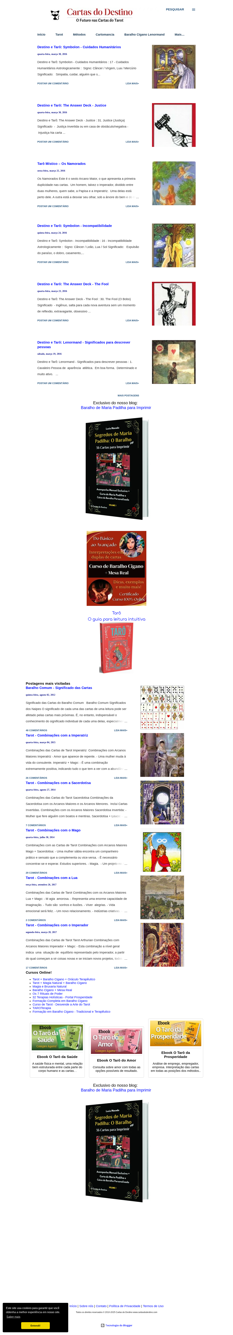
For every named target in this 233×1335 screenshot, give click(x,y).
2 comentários (36, 920)
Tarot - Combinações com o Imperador (57, 925)
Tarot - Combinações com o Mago (53, 830)
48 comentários (36, 730)
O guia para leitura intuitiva (116, 619)
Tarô (116, 613)
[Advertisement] (116, 1255)
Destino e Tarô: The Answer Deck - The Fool (73, 284)
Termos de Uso (153, 1306)
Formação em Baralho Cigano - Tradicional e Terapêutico (71, 1011)
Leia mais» (132, 83)
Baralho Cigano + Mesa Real (52, 990)
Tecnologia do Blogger (118, 1325)
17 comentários (36, 967)
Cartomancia (105, 34)
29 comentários (36, 872)
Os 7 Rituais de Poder (48, 993)
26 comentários (36, 778)
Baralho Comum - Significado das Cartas (59, 688)
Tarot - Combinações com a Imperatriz (57, 735)
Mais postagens (128, 395)
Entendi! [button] (35, 1325)
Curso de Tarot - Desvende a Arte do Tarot (61, 1004)
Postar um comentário (53, 83)
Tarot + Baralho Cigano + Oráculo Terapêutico (64, 979)
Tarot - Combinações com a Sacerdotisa (58, 783)
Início (41, 34)
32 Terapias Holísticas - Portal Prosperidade (62, 997)
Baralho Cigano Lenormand (144, 34)
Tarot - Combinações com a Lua (51, 878)
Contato (101, 1306)
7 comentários (36, 825)
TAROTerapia (42, 1008)
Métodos (79, 34)
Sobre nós (86, 1306)
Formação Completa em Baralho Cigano (60, 1001)
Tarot (59, 34)
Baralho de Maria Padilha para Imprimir (116, 407)
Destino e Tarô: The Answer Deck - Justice (71, 105)
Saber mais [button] (13, 1316)
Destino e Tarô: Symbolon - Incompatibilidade (74, 226)
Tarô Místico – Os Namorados (61, 164)
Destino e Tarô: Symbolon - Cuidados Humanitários (79, 47)
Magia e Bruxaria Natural (50, 986)
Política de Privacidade (124, 1306)
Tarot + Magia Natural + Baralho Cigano (60, 983)
